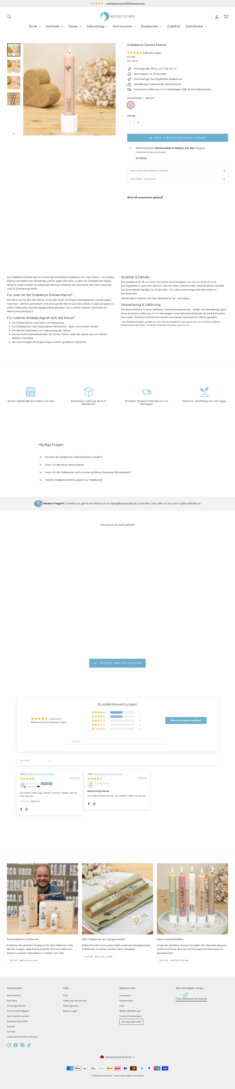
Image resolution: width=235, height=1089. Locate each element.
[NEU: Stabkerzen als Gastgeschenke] (117, 898)
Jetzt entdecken (174, 960)
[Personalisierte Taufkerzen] (42, 898)
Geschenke (194, 26)
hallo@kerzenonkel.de (124, 503)
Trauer (73, 26)
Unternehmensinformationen (22, 1036)
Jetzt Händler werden (18, 1016)
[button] (135, 52)
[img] (27, 778)
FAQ (65, 995)
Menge (131, 115)
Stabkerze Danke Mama (40, 773)
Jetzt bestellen (23, 960)
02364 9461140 (188, 503)
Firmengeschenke (16, 1005)
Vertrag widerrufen (131, 1021)
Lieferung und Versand (74, 1000)
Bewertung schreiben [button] (185, 720)
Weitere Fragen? (143, 179)
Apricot (130, 105)
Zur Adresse (141, 158)
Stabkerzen (150, 26)
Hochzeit (53, 26)
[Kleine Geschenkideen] (192, 898)
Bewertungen (70, 1011)
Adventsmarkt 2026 (17, 1021)
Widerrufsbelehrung (129, 1011)
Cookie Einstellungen (130, 1016)
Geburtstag (96, 26)
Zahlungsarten (70, 1005)
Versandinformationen (149, 170)
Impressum (125, 995)
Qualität (11, 1026)
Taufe (33, 26)
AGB (121, 1005)
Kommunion (123, 26)
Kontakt (11, 1031)
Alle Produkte (14, 995)
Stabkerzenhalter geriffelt (140, 321)
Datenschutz (126, 1000)
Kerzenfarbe (140, 97)
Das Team (12, 1000)
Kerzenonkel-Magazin (18, 1011)
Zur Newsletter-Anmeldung (192, 998)
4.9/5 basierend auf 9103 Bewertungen (125, 3)
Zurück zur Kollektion (120, 663)
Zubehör (173, 26)
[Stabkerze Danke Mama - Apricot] (129, 247)
